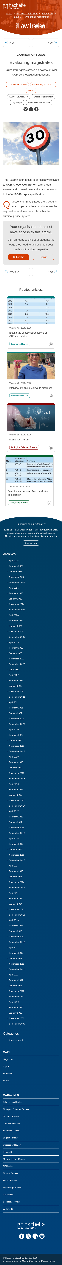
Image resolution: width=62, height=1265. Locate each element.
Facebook (36, 109)
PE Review (8, 1166)
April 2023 (14, 642)
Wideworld (8, 1209)
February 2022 (16, 680)
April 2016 (14, 838)
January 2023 (15, 653)
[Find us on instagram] (42, 1236)
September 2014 (17, 887)
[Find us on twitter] (28, 1236)
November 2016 (16, 827)
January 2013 (15, 931)
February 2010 (16, 1007)
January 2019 (15, 767)
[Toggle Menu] (57, 6)
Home (9, 13)
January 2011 (15, 985)
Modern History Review (14, 1159)
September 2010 (17, 996)
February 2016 (16, 844)
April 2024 (14, 615)
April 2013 (14, 920)
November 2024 (16, 604)
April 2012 (14, 947)
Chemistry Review (11, 1123)
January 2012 (15, 958)
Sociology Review (11, 1202)
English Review (10, 1138)
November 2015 (16, 855)
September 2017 (17, 806)
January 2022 (15, 686)
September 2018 (17, 778)
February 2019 (16, 762)
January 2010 (15, 1013)
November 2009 (16, 1018)
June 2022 (14, 669)
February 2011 (16, 980)
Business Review (11, 1116)
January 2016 (15, 849)
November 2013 (16, 909)
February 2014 (16, 898)
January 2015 (15, 876)
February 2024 (16, 620)
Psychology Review (12, 1187)
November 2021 (16, 691)
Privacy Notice (48, 1261)
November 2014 (16, 882)
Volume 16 (47, 13)
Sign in (43, 257)
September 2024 (17, 609)
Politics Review (10, 1180)
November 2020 (16, 718)
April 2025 (14, 588)
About (6, 1080)
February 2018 (16, 789)
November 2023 (16, 631)
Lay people (17, 102)
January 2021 (15, 713)
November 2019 (16, 746)
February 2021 (16, 708)
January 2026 (15, 571)
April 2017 (14, 811)
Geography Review (12, 1145)
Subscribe (18, 257)
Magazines (8, 1059)
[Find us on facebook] (21, 1236)
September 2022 (17, 664)
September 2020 (17, 724)
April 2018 (14, 784)
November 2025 (16, 577)
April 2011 (14, 974)
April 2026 (14, 560)
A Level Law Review (27, 13)
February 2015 (16, 871)
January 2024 (15, 626)
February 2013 (16, 925)
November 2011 (16, 964)
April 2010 (14, 1002)
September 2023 (17, 637)
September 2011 (17, 969)
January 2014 (15, 904)
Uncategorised (16, 1040)
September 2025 (17, 582)
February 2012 (16, 953)
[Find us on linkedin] (35, 1236)
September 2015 (17, 860)
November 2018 (16, 773)
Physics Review (10, 1173)
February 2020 (16, 735)
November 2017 (16, 800)
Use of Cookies (29, 1261)
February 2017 (16, 816)
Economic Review (11, 1130)
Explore (6, 1066)
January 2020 (15, 740)
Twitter (25, 109)
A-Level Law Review (12, 1102)
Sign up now (31, 543)
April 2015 (14, 866)
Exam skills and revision (39, 102)
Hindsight (7, 1152)
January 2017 (15, 822)
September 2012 (17, 942)
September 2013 (17, 915)
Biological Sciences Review (16, 1109)
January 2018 (15, 795)
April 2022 (14, 675)
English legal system (43, 97)
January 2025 (15, 599)
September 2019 (17, 751)
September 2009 (17, 1024)
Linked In (31, 109)
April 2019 (14, 757)
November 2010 (16, 991)
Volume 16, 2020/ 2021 (43, 84)
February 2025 (16, 593)
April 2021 (14, 702)
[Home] (14, 6)
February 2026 (16, 566)
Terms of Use (11, 1261)
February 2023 (16, 648)
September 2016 (17, 833)
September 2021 (17, 697)
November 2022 (16, 658)
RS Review (8, 1194)
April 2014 (14, 893)
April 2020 (14, 729)
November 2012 (16, 936)
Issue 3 (17, 17)
